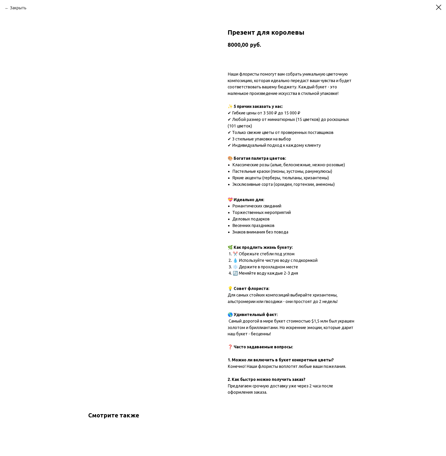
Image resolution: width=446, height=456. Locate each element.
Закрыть (18, 7)
